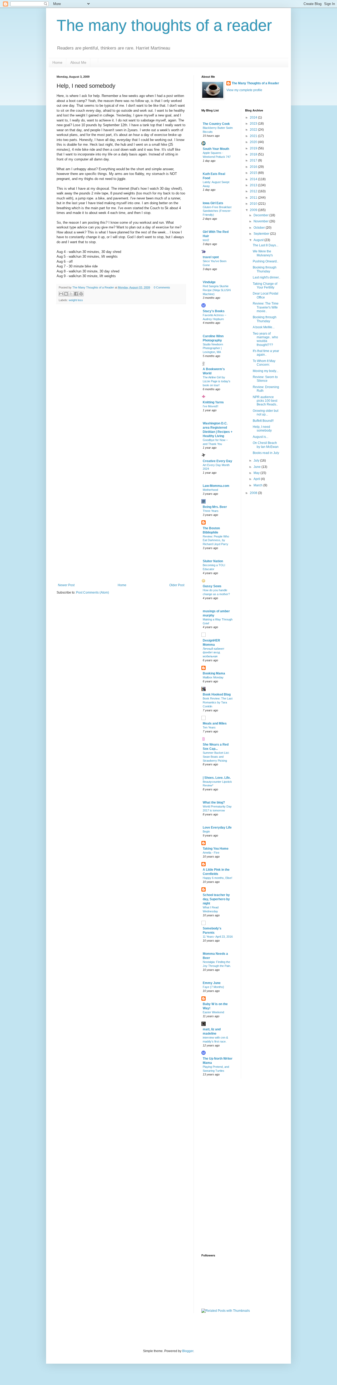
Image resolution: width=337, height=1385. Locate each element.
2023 (254, 123)
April (257, 479)
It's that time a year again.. (266, 352)
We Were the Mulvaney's (263, 253)
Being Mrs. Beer (215, 507)
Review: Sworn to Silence (265, 379)
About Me (78, 62)
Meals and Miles (215, 723)
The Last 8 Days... (265, 245)
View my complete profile (244, 90)
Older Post (176, 585)
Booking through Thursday (264, 269)
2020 (254, 142)
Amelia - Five (211, 852)
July (257, 460)
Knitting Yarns (213, 402)
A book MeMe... (264, 327)
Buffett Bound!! (263, 421)
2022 (254, 129)
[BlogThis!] (66, 293)
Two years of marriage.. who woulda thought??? (265, 339)
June (257, 467)
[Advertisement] (222, 1166)
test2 (206, 240)
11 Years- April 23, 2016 (218, 936)
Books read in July (266, 453)
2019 (254, 148)
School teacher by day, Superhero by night (216, 899)
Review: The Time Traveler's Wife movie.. (266, 307)
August (259, 240)
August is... (260, 437)
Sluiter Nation (213, 561)
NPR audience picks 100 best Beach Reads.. (265, 401)
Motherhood (210, 489)
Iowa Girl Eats (213, 203)
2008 (254, 493)
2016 (254, 167)
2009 (254, 210)
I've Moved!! (210, 406)
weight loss (76, 300)
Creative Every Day (217, 461)
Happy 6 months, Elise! (217, 877)
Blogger (187, 1351)
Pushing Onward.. (265, 261)
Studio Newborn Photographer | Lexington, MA (213, 348)
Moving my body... (265, 371)
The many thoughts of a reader (164, 25)
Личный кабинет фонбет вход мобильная (213, 652)
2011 (254, 197)
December (261, 215)
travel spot (211, 257)
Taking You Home (216, 848)
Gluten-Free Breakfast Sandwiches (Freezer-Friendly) (217, 211)
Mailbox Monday (213, 677)
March (258, 485)
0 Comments (162, 287)
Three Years (211, 510)
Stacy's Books (214, 311)
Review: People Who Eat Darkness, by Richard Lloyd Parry (216, 540)
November (261, 221)
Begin (206, 831)
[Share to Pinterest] (81, 293)
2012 (254, 191)
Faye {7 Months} (213, 986)
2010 (254, 203)
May (257, 473)
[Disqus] (121, 376)
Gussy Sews (212, 586)
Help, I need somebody (262, 428)
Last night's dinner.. (266, 277)
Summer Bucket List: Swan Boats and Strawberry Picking (216, 756)
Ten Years (209, 727)
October (260, 227)
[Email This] (61, 293)
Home (57, 62)
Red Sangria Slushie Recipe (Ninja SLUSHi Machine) (217, 290)
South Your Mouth (216, 149)
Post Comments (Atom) (92, 592)
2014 (254, 179)
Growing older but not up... (265, 412)
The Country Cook (216, 124)
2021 (254, 136)
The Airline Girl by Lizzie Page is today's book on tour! (216, 381)
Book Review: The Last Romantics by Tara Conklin (217, 702)
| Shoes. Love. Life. (217, 778)
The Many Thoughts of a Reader (255, 83)
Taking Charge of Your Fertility (265, 285)
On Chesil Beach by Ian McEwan (266, 444)
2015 (254, 173)
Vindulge (209, 282)
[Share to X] (71, 293)
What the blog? (214, 802)
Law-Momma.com (216, 486)
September (262, 234)
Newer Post (66, 585)
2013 (254, 185)
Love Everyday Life (217, 827)
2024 (254, 117)
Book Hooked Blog (217, 694)
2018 (254, 154)
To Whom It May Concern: (264, 362)
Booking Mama (214, 673)
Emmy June (212, 983)
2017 (254, 160)
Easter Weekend (213, 1012)
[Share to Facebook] (76, 293)
